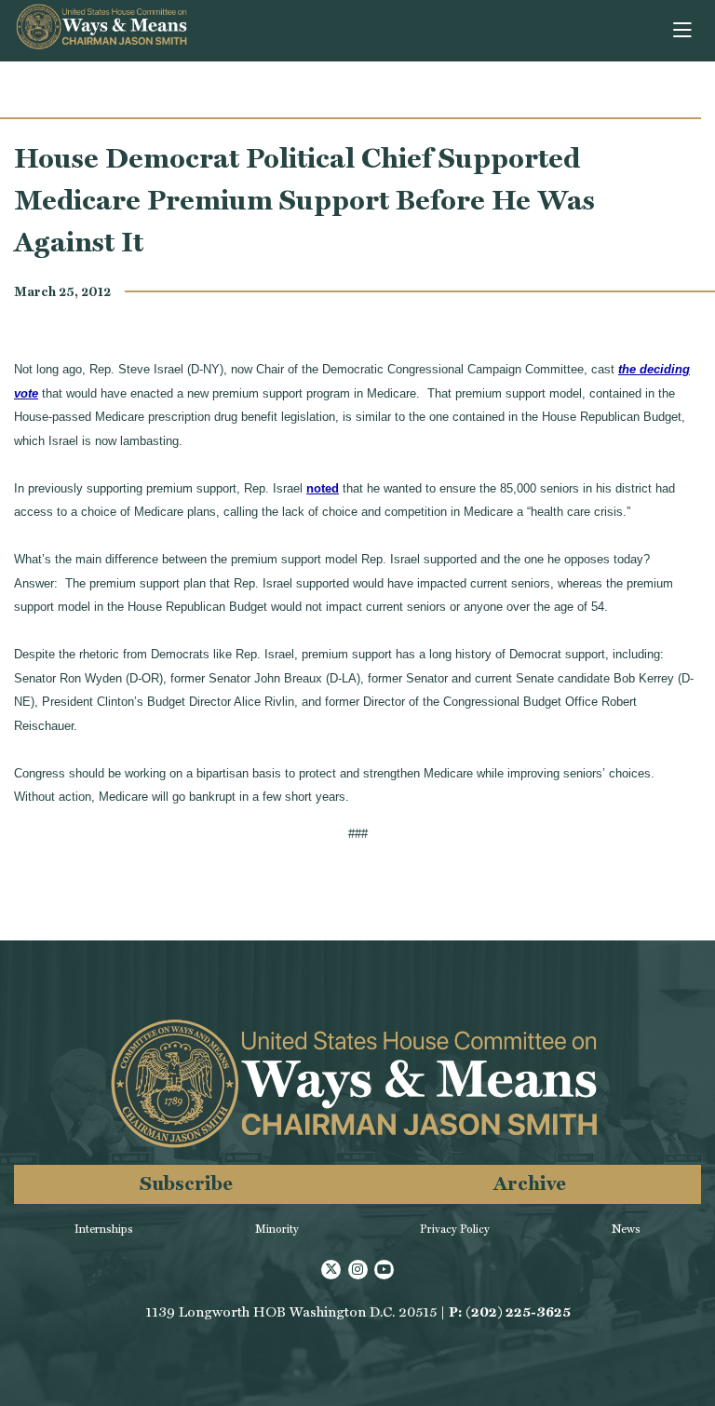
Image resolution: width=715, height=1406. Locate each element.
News (626, 1229)
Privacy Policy (455, 1229)
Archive (529, 1183)
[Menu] (684, 31)
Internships (103, 1229)
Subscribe (186, 1183)
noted (322, 488)
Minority (277, 1229)
